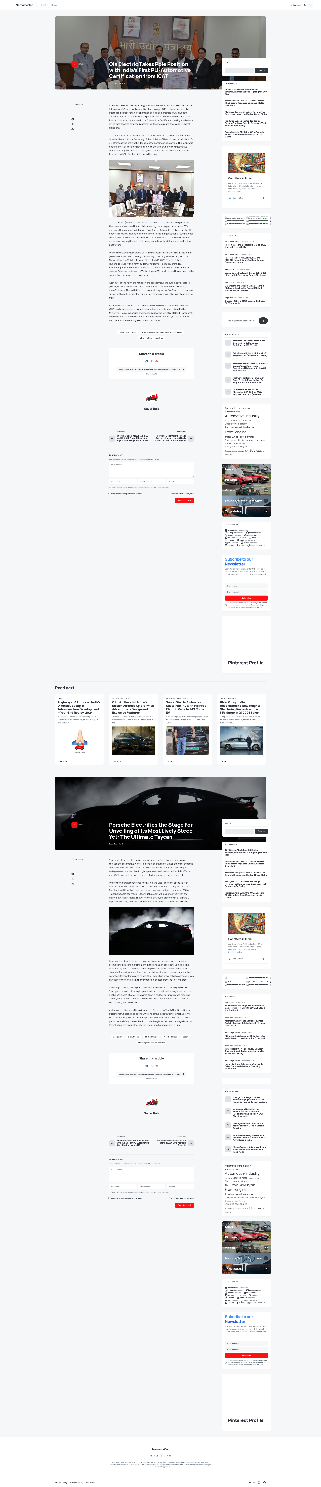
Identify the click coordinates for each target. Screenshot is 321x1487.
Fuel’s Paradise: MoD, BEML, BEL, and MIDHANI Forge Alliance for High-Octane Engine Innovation (244, 260)
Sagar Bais (151, 408)
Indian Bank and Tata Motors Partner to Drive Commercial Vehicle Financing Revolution (244, 1066)
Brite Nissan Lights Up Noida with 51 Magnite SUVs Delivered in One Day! (250, 354)
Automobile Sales (232, 411)
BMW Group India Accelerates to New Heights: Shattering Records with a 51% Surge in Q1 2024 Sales (241, 707)
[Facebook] (264, 1482)
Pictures (127, 698)
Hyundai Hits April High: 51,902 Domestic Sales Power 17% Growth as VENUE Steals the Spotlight (245, 1007)
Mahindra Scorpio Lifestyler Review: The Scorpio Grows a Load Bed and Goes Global (246, 113)
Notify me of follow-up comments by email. (126, 494)
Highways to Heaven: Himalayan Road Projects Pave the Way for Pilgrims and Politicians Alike (248, 380)
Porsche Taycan (170, 1037)
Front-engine (235, 432)
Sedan (236, 443)
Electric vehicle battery (236, 423)
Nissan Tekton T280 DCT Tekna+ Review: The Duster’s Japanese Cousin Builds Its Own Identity (245, 103)
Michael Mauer (151, 1037)
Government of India (127, 332)
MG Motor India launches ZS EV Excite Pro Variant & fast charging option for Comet (245, 1037)
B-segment (228, 421)
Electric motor (240, 420)
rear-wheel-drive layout (255, 440)
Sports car (242, 443)
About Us (154, 1456)
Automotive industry (242, 415)
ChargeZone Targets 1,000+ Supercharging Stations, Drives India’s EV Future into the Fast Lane (250, 1099)
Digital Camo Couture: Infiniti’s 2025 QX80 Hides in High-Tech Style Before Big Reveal (245, 274)
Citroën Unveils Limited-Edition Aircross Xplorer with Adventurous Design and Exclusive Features (133, 707)
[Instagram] (259, 1482)
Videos (189, 698)
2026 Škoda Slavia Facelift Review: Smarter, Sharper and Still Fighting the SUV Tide (246, 91)
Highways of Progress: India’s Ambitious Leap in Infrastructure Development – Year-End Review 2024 (79, 707)
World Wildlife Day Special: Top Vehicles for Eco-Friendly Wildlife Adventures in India (249, 1137)
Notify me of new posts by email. (183, 494)
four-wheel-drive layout (240, 427)
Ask (263, 320)
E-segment (117, 1037)
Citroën (115, 698)
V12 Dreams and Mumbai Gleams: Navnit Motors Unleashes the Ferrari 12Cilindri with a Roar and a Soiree (244, 288)
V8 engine (228, 454)
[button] (10, 5)
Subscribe (246, 598)
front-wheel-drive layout (239, 436)
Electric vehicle (254, 421)
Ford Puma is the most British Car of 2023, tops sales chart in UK (245, 245)
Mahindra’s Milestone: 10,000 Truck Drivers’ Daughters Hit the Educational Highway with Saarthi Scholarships (250, 367)
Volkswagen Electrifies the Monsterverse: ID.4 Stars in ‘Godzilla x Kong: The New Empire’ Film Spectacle (249, 1113)
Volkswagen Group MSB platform (151, 1042)
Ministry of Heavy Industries (151, 338)
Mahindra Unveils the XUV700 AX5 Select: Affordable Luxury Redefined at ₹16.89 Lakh (249, 343)
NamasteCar (24, 5)
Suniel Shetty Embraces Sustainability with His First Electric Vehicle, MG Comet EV (186, 707)
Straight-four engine (236, 446)
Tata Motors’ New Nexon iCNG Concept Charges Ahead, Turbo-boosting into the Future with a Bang (244, 1051)
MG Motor (170, 698)
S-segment (229, 443)
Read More (62, 762)
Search (228, 63)
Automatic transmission (238, 408)
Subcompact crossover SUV (236, 451)
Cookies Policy (76, 1482)
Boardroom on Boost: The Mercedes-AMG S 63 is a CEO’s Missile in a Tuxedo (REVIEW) (247, 392)
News (80, 64)
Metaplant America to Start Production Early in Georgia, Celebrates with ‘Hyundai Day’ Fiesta (245, 1023)
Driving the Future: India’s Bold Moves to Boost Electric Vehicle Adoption (248, 1125)
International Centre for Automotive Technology (162, 332)
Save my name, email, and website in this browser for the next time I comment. (140, 487)
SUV (252, 450)
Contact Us (166, 1456)
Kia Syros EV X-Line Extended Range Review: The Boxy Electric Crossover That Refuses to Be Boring (245, 123)
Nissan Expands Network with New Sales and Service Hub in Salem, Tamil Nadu (249, 1149)
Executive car (133, 1037)
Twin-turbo (260, 451)
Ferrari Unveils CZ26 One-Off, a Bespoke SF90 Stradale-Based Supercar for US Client (244, 134)
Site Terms (90, 1482)
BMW (221, 698)
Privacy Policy (61, 1482)
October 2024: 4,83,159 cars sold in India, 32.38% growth (245, 302)
